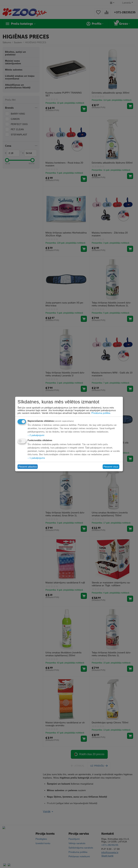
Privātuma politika (100, 412)
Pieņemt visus (111, 466)
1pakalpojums (36, 457)
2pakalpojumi (36, 435)
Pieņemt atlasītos (28, 466)
